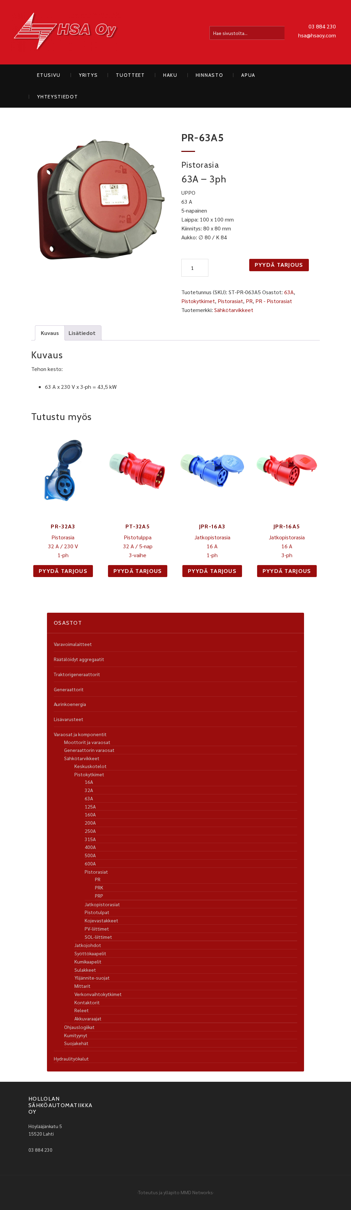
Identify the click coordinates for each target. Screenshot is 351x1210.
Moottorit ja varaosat (87, 742)
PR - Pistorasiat (273, 300)
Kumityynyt (75, 1035)
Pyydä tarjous (279, 265)
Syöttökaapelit (90, 953)
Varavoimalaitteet (73, 644)
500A (90, 855)
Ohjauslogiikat (79, 1027)
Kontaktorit (87, 1002)
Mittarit (82, 986)
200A (90, 822)
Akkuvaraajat (87, 1018)
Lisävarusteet (68, 719)
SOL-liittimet (98, 937)
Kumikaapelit (87, 961)
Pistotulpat (97, 912)
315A (90, 839)
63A (289, 292)
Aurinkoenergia (70, 704)
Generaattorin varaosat (89, 750)
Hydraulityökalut (71, 1058)
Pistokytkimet (198, 300)
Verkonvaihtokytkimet (98, 994)
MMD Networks (197, 1192)
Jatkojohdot (87, 945)
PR (249, 300)
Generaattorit (69, 689)
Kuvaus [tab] (50, 332)
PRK (99, 887)
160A (90, 814)
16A (89, 782)
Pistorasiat (230, 300)
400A (90, 847)
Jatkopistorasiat (102, 904)
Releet (81, 1010)
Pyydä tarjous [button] (63, 571)
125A (90, 806)
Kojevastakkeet (101, 920)
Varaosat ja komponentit (80, 734)
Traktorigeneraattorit (77, 674)
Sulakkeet (85, 970)
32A (89, 790)
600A (90, 863)
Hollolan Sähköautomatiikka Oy (66, 32)
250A (90, 831)
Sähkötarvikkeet (233, 309)
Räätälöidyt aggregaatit (79, 659)
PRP (99, 895)
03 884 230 (322, 26)
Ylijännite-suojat (92, 977)
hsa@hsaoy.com (317, 35)
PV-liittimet (97, 928)
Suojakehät (76, 1043)
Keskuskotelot (90, 766)
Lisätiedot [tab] (82, 332)
